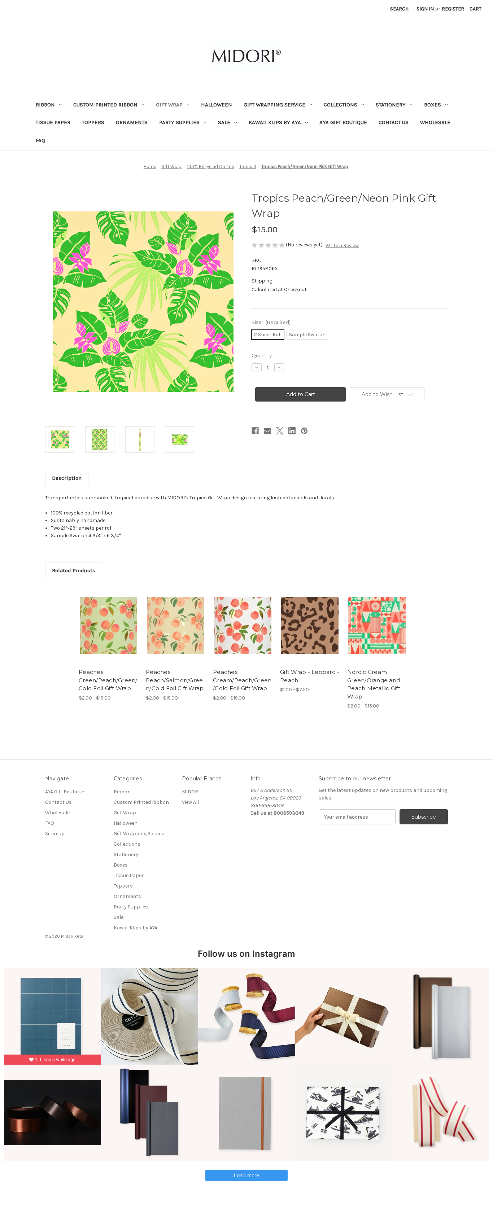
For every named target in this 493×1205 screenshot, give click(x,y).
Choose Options (109, 632)
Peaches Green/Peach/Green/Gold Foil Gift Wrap (108, 680)
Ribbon (45, 104)
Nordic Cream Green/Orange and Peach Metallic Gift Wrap (373, 684)
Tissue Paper (53, 122)
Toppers (93, 122)
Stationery (391, 104)
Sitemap (55, 834)
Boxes (432, 104)
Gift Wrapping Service (274, 104)
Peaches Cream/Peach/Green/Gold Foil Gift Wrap (242, 680)
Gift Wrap (169, 104)
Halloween (216, 104)
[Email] (267, 431)
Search (399, 9)
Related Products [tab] (73, 570)
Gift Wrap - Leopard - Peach (309, 676)
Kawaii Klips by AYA (275, 122)
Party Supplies (179, 122)
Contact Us (394, 122)
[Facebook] (255, 431)
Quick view (102, 619)
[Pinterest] (304, 431)
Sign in (425, 9)
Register (453, 9)
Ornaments (132, 122)
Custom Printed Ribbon (105, 104)
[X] (279, 431)
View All (190, 802)
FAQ (40, 140)
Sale (224, 122)
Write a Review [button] (342, 245)
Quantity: (262, 355)
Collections (340, 104)
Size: (271, 322)
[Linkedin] (292, 431)
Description (67, 478)
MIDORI (191, 792)
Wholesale (435, 122)
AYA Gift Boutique (343, 122)
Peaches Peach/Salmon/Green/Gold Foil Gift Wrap (175, 680)
